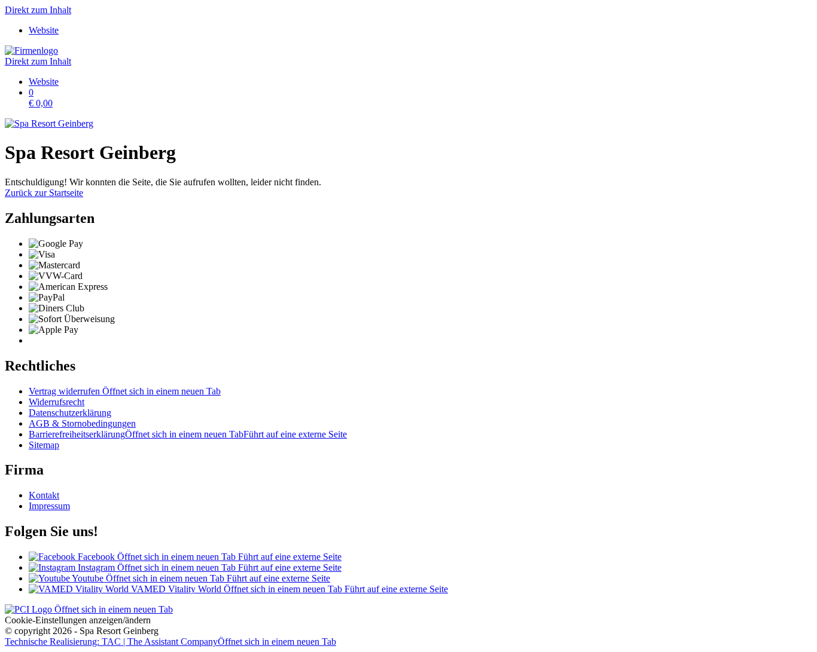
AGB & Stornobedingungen (82, 423)
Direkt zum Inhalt (38, 10)
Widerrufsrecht (56, 402)
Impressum (49, 506)
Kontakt (44, 495)
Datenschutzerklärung (70, 413)
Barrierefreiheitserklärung (188, 434)
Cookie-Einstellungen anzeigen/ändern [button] (78, 620)
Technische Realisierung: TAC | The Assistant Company (170, 641)
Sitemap (44, 445)
